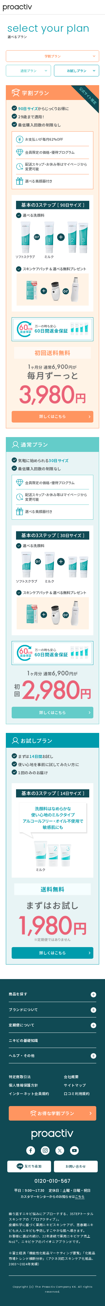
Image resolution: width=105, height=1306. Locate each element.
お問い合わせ (76, 1166)
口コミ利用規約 (77, 1093)
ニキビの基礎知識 (23, 1040)
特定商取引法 (20, 1076)
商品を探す (18, 993)
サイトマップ (75, 1085)
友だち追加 (32, 1166)
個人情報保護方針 (23, 1085)
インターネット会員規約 (29, 1093)
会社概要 (71, 1076)
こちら (80, 1196)
